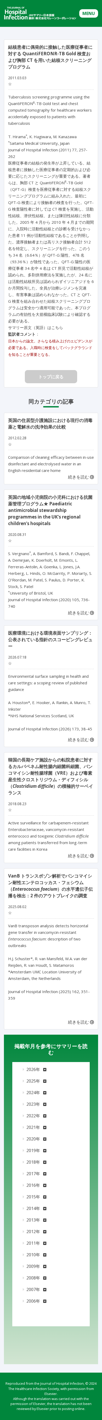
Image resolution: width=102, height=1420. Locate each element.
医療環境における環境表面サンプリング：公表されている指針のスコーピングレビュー (50, 639)
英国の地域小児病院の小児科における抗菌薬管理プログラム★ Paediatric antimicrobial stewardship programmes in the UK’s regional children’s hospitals (50, 510)
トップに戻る (51, 377)
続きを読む (79, 477)
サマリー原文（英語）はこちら (35, 327)
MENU (88, 13)
